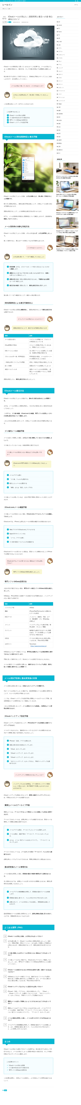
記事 (10, 22)
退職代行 (60, 150)
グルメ (60, 61)
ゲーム (60, 64)
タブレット (61, 87)
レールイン (7, 5)
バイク (60, 94)
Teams (60, 31)
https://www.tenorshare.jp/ (38, 646)
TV (59, 35)
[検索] (77, 1)
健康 (59, 110)
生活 (59, 127)
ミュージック (61, 100)
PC (59, 28)
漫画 (59, 123)
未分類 (60, 120)
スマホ (60, 77)
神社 (59, 130)
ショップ (60, 68)
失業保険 (60, 113)
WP (59, 38)
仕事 (59, 107)
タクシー (60, 84)
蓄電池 (60, 143)
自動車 (60, 140)
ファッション (61, 97)
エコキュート (61, 54)
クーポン (60, 58)
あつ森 (60, 41)
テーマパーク (61, 90)
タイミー (60, 81)
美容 (59, 136)
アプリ (60, 48)
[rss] (75, 1)
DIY (59, 22)
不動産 (60, 104)
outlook (60, 25)
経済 (59, 133)
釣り (59, 153)
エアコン (60, 51)
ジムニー (60, 71)
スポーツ (60, 74)
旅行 (59, 117)
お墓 (59, 45)
